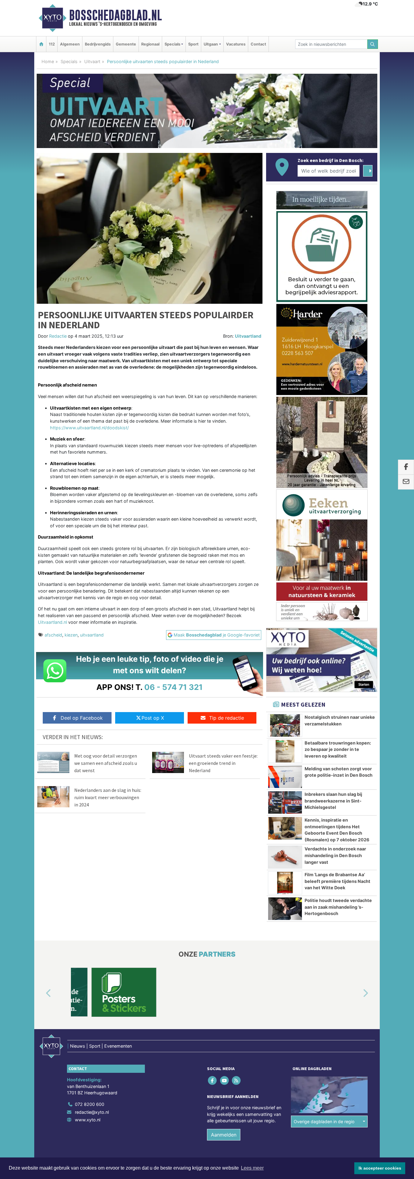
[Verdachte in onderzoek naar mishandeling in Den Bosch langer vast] (285, 857)
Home (48, 61)
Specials (69, 61)
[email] (406, 482)
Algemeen (70, 44)
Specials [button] (172, 44)
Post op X (153, 718)
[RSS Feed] (236, 1080)
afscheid (53, 634)
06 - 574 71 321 (173, 687)
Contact (258, 44)
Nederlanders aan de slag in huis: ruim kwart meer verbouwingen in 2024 (107, 797)
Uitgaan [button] (211, 44)
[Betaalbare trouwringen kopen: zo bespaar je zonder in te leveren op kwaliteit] (285, 751)
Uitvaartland (248, 336)
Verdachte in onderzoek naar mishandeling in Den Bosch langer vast (335, 855)
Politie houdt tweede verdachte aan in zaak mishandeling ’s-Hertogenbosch (338, 907)
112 (52, 44)
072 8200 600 (89, 1104)
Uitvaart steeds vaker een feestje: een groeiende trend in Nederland (223, 763)
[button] (41, 993)
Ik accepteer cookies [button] (380, 1168)
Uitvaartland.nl (52, 622)
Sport (193, 44)
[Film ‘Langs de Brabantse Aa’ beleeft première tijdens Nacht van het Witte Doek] (285, 882)
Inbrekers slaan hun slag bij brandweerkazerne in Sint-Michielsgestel (333, 801)
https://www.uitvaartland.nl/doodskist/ (89, 427)
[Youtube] (225, 1080)
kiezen (71, 634)
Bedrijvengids (98, 44)
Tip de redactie (226, 718)
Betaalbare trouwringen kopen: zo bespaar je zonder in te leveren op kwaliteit (338, 749)
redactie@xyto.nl (92, 1112)
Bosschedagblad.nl (115, 15)
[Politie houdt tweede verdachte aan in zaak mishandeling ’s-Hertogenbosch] (285, 908)
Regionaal (150, 44)
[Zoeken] (372, 44)
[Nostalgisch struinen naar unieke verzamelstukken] (285, 725)
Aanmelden (223, 1135)
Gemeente (126, 44)
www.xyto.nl (87, 1119)
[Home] (41, 44)
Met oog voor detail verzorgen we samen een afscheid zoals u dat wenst (105, 763)
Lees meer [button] (252, 1168)
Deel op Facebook (82, 718)
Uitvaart (92, 61)
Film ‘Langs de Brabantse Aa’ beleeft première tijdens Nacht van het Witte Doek (337, 881)
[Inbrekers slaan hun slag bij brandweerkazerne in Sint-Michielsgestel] (285, 802)
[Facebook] (213, 1080)
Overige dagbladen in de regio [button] (324, 1121)
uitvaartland (92, 634)
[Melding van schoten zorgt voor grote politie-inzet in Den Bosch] (285, 777)
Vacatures (235, 44)
